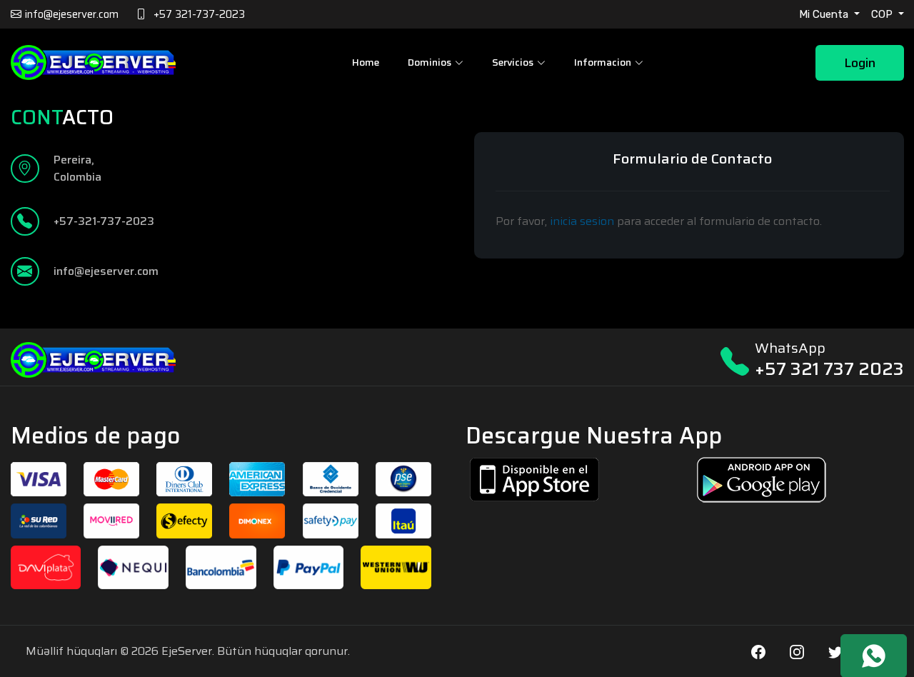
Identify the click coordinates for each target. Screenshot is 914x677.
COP (883, 14)
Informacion (602, 62)
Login (859, 63)
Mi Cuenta (825, 14)
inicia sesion (582, 221)
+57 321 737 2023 (829, 369)
